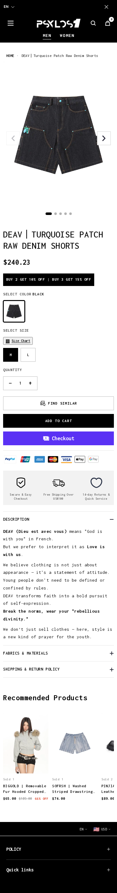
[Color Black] (14, 311)
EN (6, 6)
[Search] (93, 23)
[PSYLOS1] (58, 23)
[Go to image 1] (49, 213)
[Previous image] (13, 138)
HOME (10, 56)
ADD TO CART (58, 421)
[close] (108, 7)
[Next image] (104, 138)
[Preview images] (26, 762)
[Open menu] (10, 23)
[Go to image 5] (70, 213)
